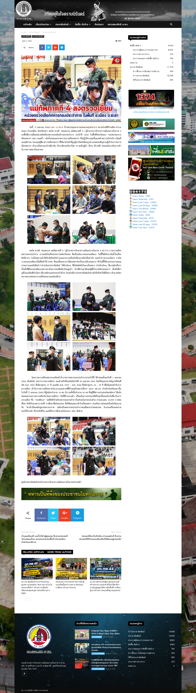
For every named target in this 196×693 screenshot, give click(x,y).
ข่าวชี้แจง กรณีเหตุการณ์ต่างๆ (146, 71)
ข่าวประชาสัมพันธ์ (49, 32)
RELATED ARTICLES (33, 552)
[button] (171, 24)
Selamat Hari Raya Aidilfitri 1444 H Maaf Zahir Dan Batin (105, 632)
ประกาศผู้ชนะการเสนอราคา (145, 49)
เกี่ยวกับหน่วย (42, 24)
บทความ (133, 62)
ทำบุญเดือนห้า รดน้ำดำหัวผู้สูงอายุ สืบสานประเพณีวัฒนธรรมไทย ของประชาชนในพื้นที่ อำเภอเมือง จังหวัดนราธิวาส (44, 539)
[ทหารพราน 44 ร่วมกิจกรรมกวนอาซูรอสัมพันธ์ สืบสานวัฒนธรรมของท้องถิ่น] (82, 648)
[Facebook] (24, 674)
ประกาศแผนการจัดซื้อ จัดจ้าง (146, 58)
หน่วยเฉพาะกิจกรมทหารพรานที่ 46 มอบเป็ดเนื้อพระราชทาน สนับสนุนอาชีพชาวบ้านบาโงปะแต (70, 585)
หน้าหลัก (27, 24)
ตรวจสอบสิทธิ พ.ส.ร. (118, 24)
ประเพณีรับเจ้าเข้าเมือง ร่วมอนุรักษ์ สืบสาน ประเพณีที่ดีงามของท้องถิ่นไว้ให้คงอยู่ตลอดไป (100, 538)
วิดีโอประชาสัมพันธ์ (141, 79)
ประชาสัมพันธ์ (61, 24)
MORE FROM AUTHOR (59, 552)
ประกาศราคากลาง (141, 54)
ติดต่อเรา (99, 24)
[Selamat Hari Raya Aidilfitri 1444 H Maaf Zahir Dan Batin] (82, 634)
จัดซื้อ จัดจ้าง (81, 24)
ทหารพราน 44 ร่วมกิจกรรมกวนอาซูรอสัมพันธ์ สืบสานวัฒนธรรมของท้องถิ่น (106, 647)
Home (23, 32)
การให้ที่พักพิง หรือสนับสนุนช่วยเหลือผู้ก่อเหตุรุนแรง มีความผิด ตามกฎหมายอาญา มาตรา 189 (105, 662)
